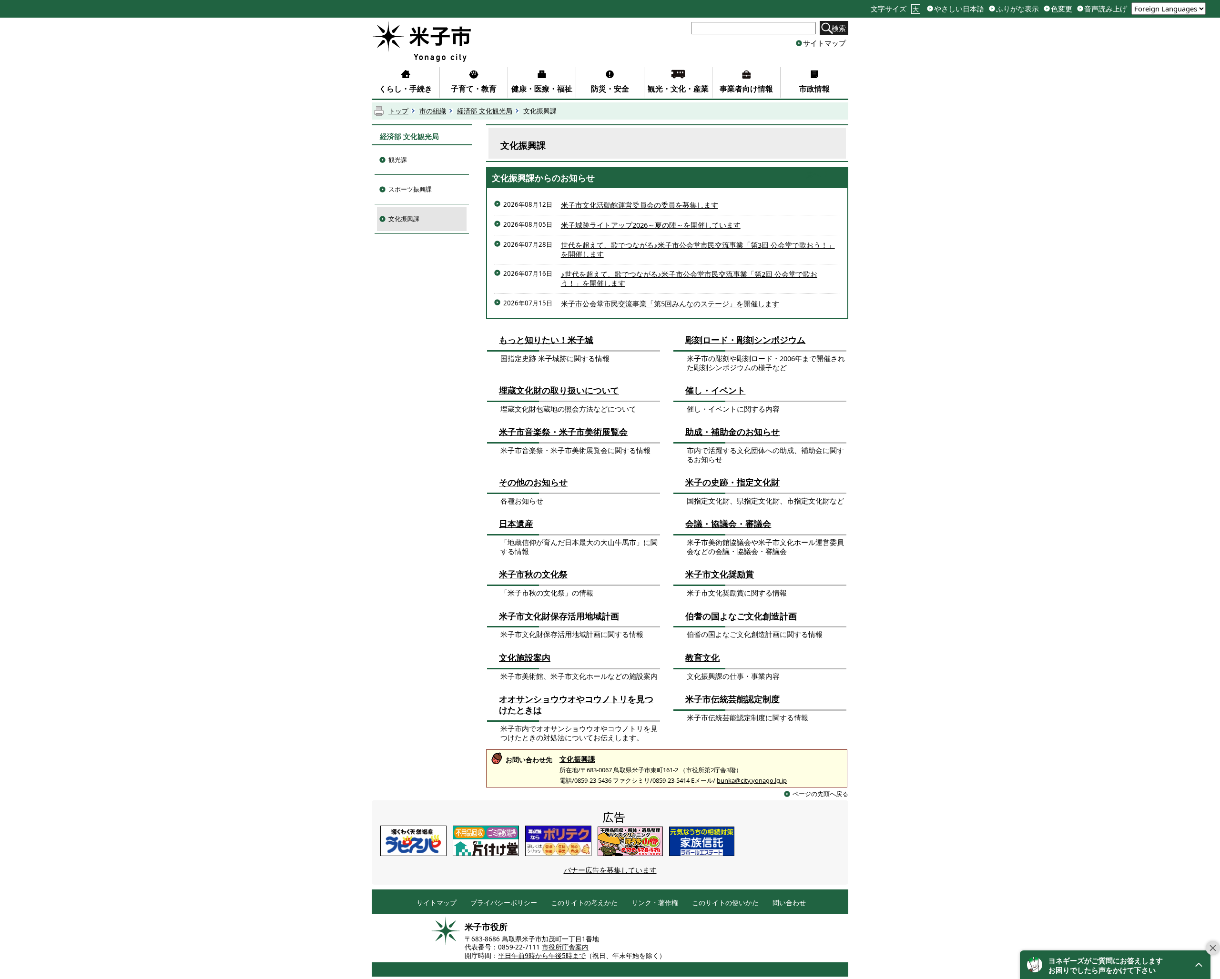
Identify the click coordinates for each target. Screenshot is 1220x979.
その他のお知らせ (533, 482)
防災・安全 (610, 88)
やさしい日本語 (959, 8)
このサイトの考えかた (584, 903)
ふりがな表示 (1017, 8)
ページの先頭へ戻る (820, 793)
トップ (398, 111)
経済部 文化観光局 (484, 111)
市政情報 (814, 88)
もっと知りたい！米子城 (546, 339)
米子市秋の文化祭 (533, 574)
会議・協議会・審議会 (728, 523)
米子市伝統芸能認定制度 (732, 699)
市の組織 (432, 111)
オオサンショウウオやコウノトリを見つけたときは (576, 704)
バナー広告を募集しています (610, 870)
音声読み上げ (1105, 8)
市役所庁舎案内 (565, 947)
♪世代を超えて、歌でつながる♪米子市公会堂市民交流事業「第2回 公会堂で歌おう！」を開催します (689, 278)
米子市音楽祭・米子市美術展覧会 (563, 431)
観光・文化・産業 (678, 88)
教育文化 (702, 657)
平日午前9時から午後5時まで (542, 955)
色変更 (1061, 8)
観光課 (397, 159)
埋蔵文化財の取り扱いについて (559, 390)
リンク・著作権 (654, 903)
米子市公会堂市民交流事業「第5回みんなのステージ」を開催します (670, 303)
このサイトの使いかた (725, 903)
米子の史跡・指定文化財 (732, 482)
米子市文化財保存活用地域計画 (559, 616)
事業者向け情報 (746, 88)
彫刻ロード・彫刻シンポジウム (745, 339)
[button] (1115, 964)
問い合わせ (789, 903)
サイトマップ (824, 43)
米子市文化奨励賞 (719, 574)
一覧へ (809, 174)
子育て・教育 (474, 88)
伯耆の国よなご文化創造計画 (741, 616)
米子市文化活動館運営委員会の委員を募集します (639, 205)
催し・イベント (715, 390)
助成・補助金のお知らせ (732, 431)
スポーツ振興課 (410, 189)
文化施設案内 (524, 657)
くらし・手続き (405, 88)
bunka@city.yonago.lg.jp (752, 780)
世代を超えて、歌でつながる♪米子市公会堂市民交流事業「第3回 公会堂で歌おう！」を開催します (698, 249)
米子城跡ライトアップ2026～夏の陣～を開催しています (651, 225)
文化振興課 (403, 218)
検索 (839, 28)
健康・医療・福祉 (541, 88)
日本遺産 (516, 523)
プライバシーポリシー (503, 903)
